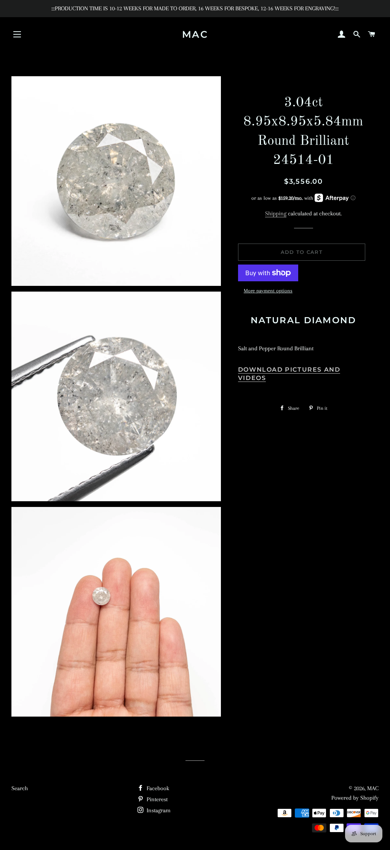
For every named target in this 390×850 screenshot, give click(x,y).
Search (19, 788)
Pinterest (156, 799)
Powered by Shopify (355, 797)
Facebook (157, 788)
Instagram (158, 810)
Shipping (275, 213)
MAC (195, 34)
